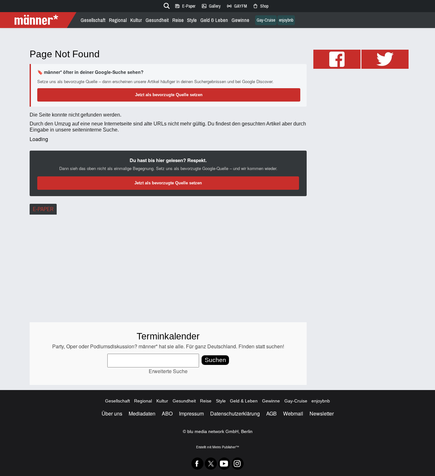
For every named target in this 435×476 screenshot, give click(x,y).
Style (192, 20)
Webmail (293, 413)
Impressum (191, 413)
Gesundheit (157, 20)
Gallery (211, 6)
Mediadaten (142, 413)
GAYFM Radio (237, 6)
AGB (271, 413)
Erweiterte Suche (168, 371)
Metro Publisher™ (225, 446)
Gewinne (240, 20)
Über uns (112, 413)
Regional (118, 20)
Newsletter (322, 413)
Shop (260, 6)
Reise (178, 20)
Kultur (136, 20)
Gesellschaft (93, 20)
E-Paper (185, 6)
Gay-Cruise (266, 20)
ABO (167, 413)
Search (165, 5)
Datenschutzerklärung (235, 413)
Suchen (215, 360)
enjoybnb (286, 20)
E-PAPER (43, 209)
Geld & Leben (214, 20)
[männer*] (39, 20)
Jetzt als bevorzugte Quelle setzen (169, 94)
